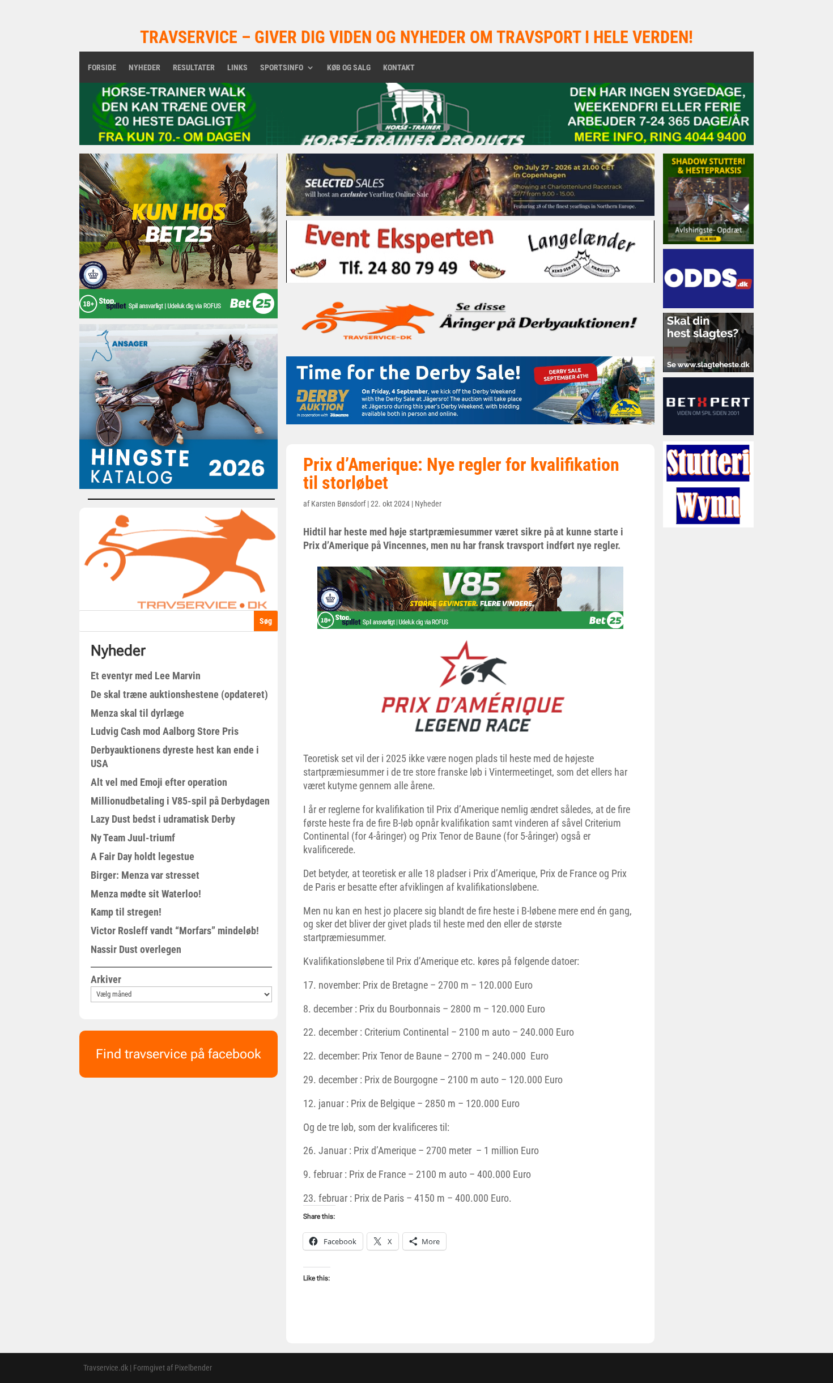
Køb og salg (349, 67)
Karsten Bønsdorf (338, 503)
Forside (102, 67)
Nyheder (144, 67)
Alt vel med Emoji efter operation (159, 782)
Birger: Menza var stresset (145, 875)
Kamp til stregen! (126, 912)
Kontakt (399, 67)
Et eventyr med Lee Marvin (146, 676)
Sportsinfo (281, 67)
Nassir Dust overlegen (136, 949)
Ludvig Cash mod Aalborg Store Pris (165, 731)
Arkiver (106, 979)
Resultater (194, 67)
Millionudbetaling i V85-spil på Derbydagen (180, 801)
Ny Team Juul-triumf (133, 838)
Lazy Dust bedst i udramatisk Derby (163, 819)
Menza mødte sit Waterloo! (146, 894)
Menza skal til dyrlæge (137, 713)
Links (237, 67)
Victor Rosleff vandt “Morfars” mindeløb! (175, 931)
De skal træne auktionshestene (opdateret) (179, 694)
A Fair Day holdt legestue (142, 856)
